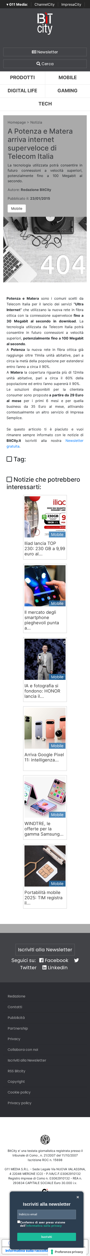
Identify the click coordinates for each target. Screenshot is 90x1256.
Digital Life (22, 90)
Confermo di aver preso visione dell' (42, 1224)
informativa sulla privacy (44, 1225)
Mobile (16, 208)
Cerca (47, 63)
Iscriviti (46, 1237)
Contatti (15, 1006)
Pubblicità (16, 1017)
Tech (45, 104)
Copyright (16, 1081)
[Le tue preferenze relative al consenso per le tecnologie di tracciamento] (67, 1252)
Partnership (18, 1028)
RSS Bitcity (16, 1071)
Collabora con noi (23, 1049)
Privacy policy (19, 1103)
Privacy (14, 1038)
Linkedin (57, 967)
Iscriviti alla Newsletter (45, 949)
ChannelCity (45, 4)
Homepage (17, 122)
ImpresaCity (71, 4)
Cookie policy (19, 1092)
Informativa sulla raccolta (26, 1250)
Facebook (55, 960)
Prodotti (22, 77)
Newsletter (47, 52)
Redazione (16, 996)
